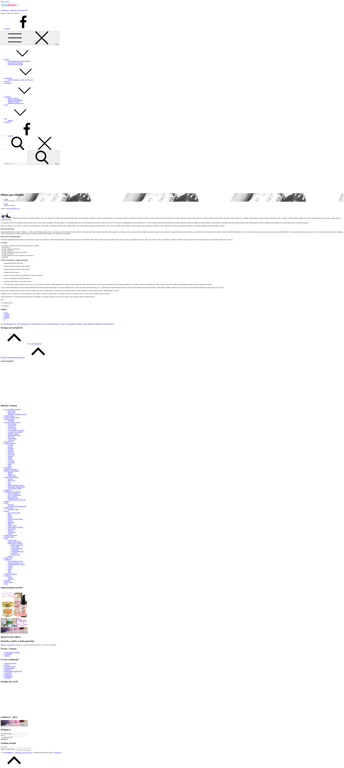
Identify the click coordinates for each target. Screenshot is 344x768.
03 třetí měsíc (11, 427)
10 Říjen (10, 459)
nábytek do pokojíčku (10, 663)
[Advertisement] (172, 178)
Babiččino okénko (9, 416)
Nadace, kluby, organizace (15, 543)
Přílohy (10, 524)
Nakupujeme (8, 83)
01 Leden (10, 445)
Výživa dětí (11, 440)
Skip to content (5, 1)
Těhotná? (7, 81)
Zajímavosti (7, 575)
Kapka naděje (15, 546)
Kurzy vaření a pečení (14, 512)
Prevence (6, 665)
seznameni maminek (10, 666)
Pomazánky (11, 522)
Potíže (9, 569)
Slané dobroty (12, 529)
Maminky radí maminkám (15, 100)
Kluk (9, 466)
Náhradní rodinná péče (14, 435)
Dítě (5, 118)
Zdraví (112, 324)
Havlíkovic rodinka (13, 509)
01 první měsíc (12, 424)
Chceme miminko (9, 419)
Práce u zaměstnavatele (14, 495)
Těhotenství (7, 97)
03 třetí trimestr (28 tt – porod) (16, 564)
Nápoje (10, 516)
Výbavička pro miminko (15, 488)
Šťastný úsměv (15, 554)
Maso (9, 514)
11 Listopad (11, 461)
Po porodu (11, 504)
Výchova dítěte (12, 438)
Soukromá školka (9, 668)
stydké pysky (8, 674)
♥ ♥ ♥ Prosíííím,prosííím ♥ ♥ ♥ (13, 671)
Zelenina (10, 533)
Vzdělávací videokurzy (10, 574)
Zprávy (6, 584)
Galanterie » (7, 122)
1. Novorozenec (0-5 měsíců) (16, 430)
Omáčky (10, 517)
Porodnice (7, 655)
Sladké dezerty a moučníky (15, 527)
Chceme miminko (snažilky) (12, 652)
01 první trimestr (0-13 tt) (24, 324)
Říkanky (10, 474)
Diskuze (6, 59)
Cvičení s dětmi (12, 540)
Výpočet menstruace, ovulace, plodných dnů (20, 80)
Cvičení (84, 324)
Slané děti (14, 553)
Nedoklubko (15, 550)
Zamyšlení (7, 580)
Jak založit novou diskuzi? (15, 63)
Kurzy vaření (11, 412)
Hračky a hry (11, 480)
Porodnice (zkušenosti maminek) (17, 506)
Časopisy (10, 479)
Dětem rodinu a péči (17, 545)
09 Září (10, 458)
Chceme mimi (8, 78)
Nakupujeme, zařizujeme (11, 477)
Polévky (10, 521)
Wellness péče (12, 475)
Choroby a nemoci (13, 433)
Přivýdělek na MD (13, 498)
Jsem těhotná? (8, 467)
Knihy (9, 483)
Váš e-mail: (4, 747)
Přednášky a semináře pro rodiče (17, 414)
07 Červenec (11, 454)
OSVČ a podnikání (13, 493)
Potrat (9, 571)
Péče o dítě (11, 437)
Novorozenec (8, 654)
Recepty (6, 511)
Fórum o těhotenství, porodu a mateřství (19, 61)
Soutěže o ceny (8, 558)
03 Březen (11, 448)
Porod (6, 105)
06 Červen (11, 453)
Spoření (10, 556)
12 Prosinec (11, 462)
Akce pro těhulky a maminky (73, 324)
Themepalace (57, 752)
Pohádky (10, 120)
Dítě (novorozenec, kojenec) (12, 422)
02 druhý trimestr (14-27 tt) (39, 324)
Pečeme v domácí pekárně (15, 519)
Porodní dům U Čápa (17, 551)
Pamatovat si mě (7, 737)
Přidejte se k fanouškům (7, 645)
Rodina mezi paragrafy (10, 535)
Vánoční (10, 530)
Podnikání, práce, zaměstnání (12, 492)
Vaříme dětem (12, 532)
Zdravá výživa (8, 582)
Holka (9, 464)
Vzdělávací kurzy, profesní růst (16, 500)
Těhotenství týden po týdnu (15, 103)
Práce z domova (12, 496)
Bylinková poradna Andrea (12, 417)
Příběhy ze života (9, 508)
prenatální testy (8, 676)
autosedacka (7, 670)
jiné (9, 482)
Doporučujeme (8, 441)
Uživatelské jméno (6, 733)
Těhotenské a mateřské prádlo (16, 487)
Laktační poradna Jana (10, 469)
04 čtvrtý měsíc (12, 429)
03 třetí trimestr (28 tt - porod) (56, 324)
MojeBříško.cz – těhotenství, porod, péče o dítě (14, 10)
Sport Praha (7, 678)
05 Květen (11, 451)
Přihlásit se (4, 739)
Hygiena (10, 567)
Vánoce (10, 577)
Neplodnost (11, 420)
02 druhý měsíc (12, 425)
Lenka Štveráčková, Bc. (9, 324)
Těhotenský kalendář (14, 101)
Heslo (2, 735)
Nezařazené (7, 490)
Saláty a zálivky (12, 525)
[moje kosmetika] (14, 626)
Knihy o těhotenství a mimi (15, 485)
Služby (6, 538)
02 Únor (10, 446)
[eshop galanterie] (14, 633)
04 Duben (11, 450)
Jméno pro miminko (13, 98)
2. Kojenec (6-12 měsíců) (15, 432)
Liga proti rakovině (16, 548)
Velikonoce (11, 579)
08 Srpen (10, 456)
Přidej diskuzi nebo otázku (15, 64)
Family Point (11, 411)
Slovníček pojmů (9, 537)
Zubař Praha (7, 673)
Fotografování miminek (14, 542)
